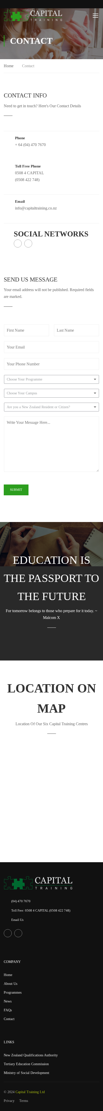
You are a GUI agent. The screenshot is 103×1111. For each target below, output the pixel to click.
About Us (10, 984)
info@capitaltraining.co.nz (36, 208)
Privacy (9, 1101)
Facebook (18, 243)
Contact (9, 1019)
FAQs (8, 1010)
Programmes (13, 992)
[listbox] (51, 393)
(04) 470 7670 (20, 901)
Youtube (28, 243)
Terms (23, 1101)
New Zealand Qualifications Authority (31, 1055)
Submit (16, 490)
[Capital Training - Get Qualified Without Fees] (33, 15)
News (8, 1001)
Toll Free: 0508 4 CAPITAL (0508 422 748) (40, 910)
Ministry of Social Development (26, 1073)
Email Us (17, 920)
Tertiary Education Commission (26, 1064)
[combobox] (51, 379)
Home (9, 66)
